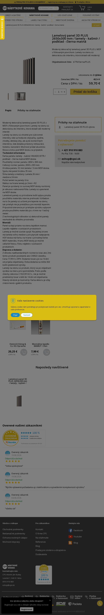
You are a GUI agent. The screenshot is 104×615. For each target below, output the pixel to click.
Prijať (15, 315)
